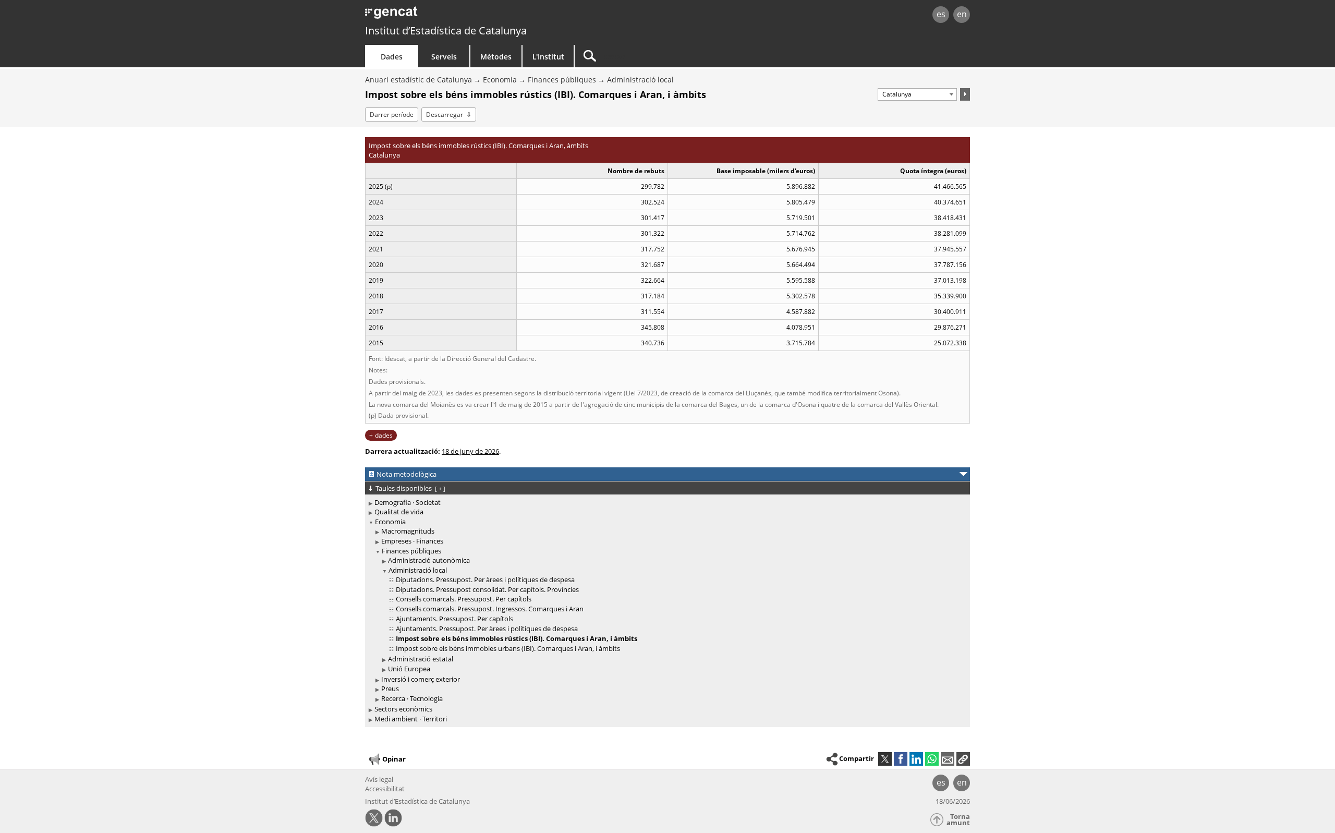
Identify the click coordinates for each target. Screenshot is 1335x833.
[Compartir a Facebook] (900, 759)
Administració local (640, 79)
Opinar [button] (394, 759)
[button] (963, 759)
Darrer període (392, 114)
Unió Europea (409, 668)
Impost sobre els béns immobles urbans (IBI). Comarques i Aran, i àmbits (508, 648)
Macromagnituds (407, 531)
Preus (390, 688)
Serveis (444, 57)
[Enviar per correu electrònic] (947, 759)
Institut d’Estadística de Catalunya (446, 30)
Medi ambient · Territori (410, 718)
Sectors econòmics (403, 709)
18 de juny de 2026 (470, 451)
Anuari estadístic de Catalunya (418, 79)
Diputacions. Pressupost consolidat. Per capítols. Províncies (487, 589)
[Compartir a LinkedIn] (916, 759)
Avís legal (379, 779)
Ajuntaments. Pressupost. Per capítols (454, 618)
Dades (392, 57)
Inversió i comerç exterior (420, 679)
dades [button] (384, 435)
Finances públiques (562, 79)
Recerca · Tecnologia (412, 698)
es (941, 14)
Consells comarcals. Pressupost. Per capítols (463, 598)
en (962, 14)
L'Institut (548, 57)
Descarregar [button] (444, 114)
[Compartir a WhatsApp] (932, 759)
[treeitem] (666, 503)
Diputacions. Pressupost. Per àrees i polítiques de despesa (485, 579)
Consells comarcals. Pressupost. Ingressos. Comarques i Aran (490, 608)
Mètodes (496, 57)
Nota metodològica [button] (406, 474)
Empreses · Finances (412, 541)
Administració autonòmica (429, 560)
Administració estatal (420, 658)
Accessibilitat (385, 788)
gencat (486, 15)
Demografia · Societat (407, 502)
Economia (500, 79)
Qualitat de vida (398, 511)
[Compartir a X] (885, 759)
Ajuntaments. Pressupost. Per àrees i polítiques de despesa (487, 628)
